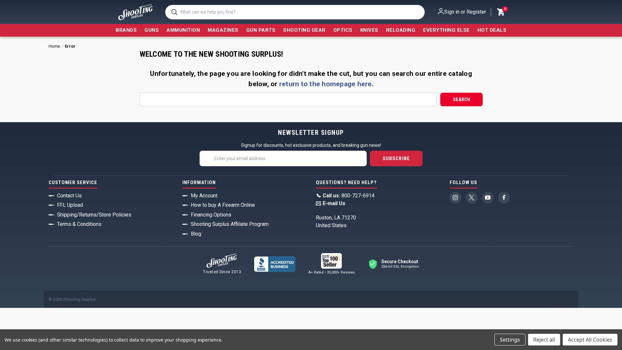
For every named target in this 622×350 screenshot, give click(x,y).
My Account (204, 195)
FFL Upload (70, 205)
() (504, 9)
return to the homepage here (325, 84)
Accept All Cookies (590, 339)
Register (476, 12)
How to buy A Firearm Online (223, 205)
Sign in (451, 12)
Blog (196, 234)
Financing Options (211, 215)
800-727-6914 (348, 195)
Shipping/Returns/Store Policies (94, 215)
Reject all (544, 339)
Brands (126, 30)
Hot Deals (492, 30)
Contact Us (69, 195)
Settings (510, 339)
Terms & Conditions (79, 224)
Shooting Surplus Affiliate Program (230, 224)
